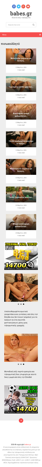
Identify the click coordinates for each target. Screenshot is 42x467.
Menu (4, 35)
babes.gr (21, 13)
